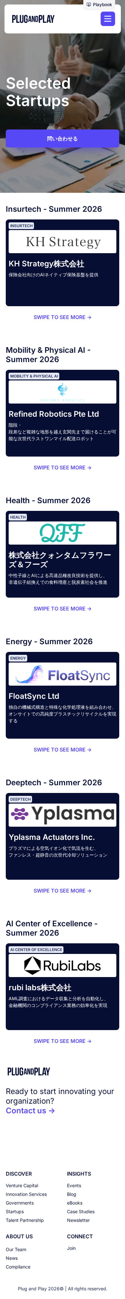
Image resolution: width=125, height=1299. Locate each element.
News (12, 1258)
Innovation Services (26, 1194)
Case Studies (81, 1211)
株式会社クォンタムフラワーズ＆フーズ (60, 559)
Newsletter (78, 1220)
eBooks (74, 1203)
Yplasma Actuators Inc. (52, 837)
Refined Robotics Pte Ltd (54, 414)
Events (74, 1185)
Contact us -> (30, 1110)
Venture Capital (22, 1185)
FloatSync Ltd (34, 696)
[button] (99, 5)
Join (71, 1248)
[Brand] (62, 1071)
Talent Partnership (25, 1220)
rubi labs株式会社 (40, 987)
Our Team (16, 1249)
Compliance (18, 1266)
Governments (20, 1203)
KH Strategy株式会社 (46, 263)
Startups (15, 1211)
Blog (71, 1194)
